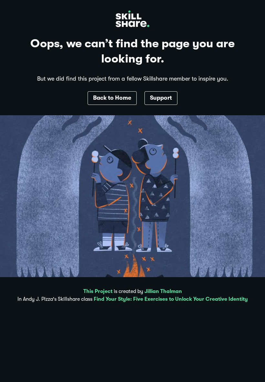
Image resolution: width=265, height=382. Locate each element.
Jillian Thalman (163, 291)
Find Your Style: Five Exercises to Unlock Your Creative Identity (171, 299)
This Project (97, 291)
